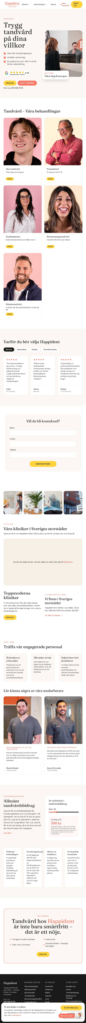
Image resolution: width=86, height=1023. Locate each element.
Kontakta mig (43, 464)
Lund (47, 999)
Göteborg (48, 989)
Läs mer (7, 833)
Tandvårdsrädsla (50, 349)
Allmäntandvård (30, 989)
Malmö (47, 993)
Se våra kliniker (52, 615)
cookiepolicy (16, 1015)
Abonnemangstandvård (33, 999)
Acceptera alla (71, 1008)
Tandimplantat (29, 996)
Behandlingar (39, 4)
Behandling (21, 349)
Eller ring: (13, 88)
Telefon (13, 450)
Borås (47, 1002)
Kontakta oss (70, 986)
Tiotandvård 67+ (30, 1002)
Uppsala (48, 996)
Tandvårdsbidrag (72, 993)
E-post (12, 439)
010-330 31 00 (9, 1002)
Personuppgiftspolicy (74, 1001)
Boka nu (10, 83)
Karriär (53, 4)
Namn (12, 428)
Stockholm (49, 986)
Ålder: (52, 809)
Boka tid (76, 4)
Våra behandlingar (31, 986)
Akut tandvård (65, 4)
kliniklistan (67, 562)
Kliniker (25, 4)
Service (9, 349)
